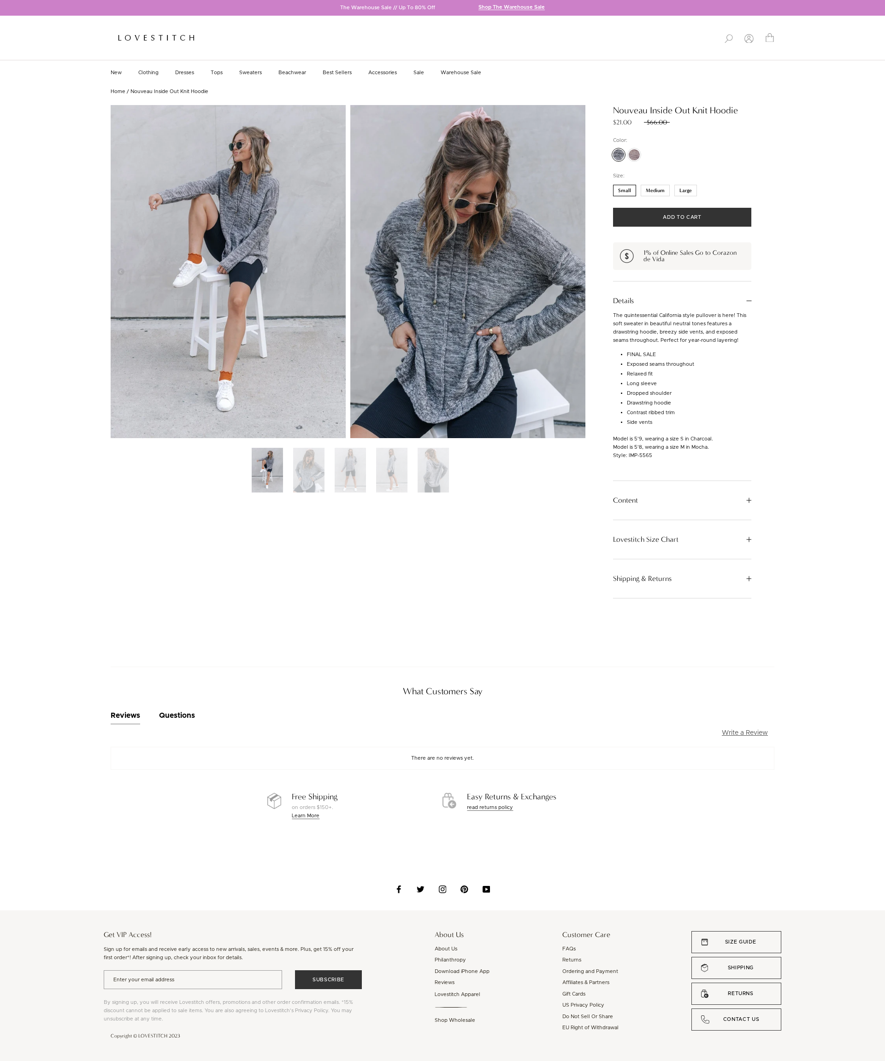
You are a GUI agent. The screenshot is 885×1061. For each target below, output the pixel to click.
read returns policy (490, 807)
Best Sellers (337, 72)
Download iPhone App (462, 971)
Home (118, 91)
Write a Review (745, 733)
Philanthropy (450, 959)
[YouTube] (486, 889)
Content (625, 500)
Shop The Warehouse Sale (511, 8)
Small (624, 190)
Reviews (444, 982)
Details (623, 301)
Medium (655, 190)
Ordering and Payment (590, 971)
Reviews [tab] (125, 715)
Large (685, 190)
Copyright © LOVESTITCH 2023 (145, 1036)
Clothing (148, 72)
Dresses (184, 72)
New (116, 72)
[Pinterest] (464, 889)
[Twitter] (421, 889)
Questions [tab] (177, 715)
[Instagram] (443, 889)
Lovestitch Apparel (457, 994)
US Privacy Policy (583, 1005)
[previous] (7, 8)
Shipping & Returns (642, 578)
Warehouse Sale (461, 72)
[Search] (728, 37)
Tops (217, 72)
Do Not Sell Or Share (587, 1016)
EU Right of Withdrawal (590, 1027)
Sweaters (250, 72)
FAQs (569, 948)
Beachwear (292, 72)
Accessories (382, 72)
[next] (878, 8)
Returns (571, 959)
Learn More (305, 815)
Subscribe (328, 979)
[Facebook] (399, 889)
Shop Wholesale (455, 1020)
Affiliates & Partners (585, 982)
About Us (446, 948)
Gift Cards (573, 994)
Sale (418, 72)
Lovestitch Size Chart (645, 539)
